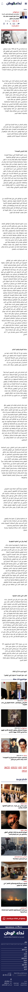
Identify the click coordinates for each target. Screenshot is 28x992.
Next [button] (2, 37)
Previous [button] (26, 37)
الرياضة (25, 960)
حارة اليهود (7, 767)
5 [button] (11, 42)
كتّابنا (25, 947)
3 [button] (14, 42)
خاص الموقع (3, 944)
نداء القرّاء (8, 944)
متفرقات (12, 944)
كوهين (20, 767)
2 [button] (16, 42)
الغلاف (26, 944)
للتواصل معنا (16, 985)
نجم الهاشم (16, 12)
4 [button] (13, 42)
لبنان (26, 942)
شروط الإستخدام (24, 983)
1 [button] (17, 42)
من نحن (25, 981)
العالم (25, 956)
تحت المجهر (24, 949)
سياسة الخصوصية (24, 985)
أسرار (15, 944)
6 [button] (10, 42)
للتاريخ (25, 967)
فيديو (25, 969)
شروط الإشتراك (16, 983)
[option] (14, 37)
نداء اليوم (22, 944)
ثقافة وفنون (24, 958)
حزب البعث (24, 770)
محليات (25, 9)
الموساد (25, 767)
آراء (26, 951)
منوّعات (25, 962)
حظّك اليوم (24, 964)
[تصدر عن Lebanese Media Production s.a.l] (14, 932)
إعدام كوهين (14, 767)
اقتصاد (25, 954)
